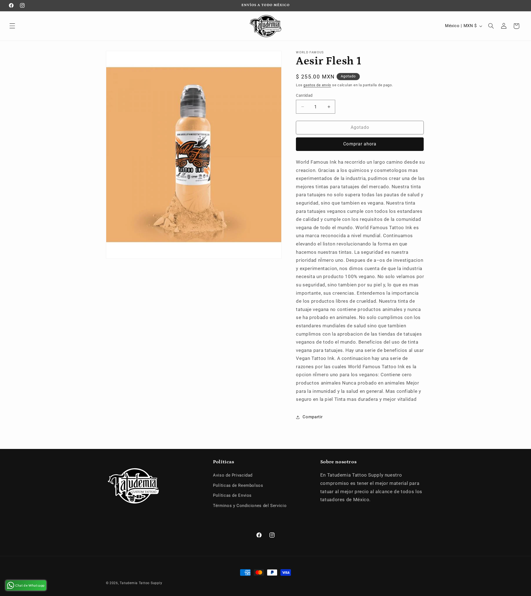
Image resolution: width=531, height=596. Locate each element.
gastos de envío (317, 85)
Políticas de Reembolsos (238, 485)
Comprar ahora (359, 144)
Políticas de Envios (232, 495)
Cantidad (304, 95)
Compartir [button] (313, 416)
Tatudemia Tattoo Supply (141, 583)
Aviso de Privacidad (233, 475)
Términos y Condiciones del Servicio (250, 505)
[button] (12, 26)
